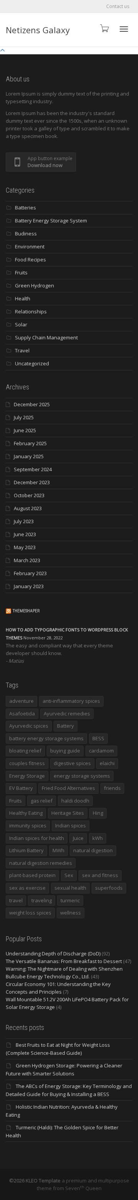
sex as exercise (27, 887)
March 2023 (27, 560)
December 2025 (32, 404)
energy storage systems (82, 775)
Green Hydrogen (34, 285)
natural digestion (93, 850)
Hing (98, 812)
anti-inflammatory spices (71, 700)
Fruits (21, 272)
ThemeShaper (26, 610)
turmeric (70, 900)
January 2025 (29, 456)
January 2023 (29, 586)
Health (22, 298)
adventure (21, 700)
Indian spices (70, 825)
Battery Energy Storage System (51, 220)
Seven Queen (83, 1188)
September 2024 (33, 469)
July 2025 (24, 417)
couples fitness (27, 763)
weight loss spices (30, 912)
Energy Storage (27, 775)
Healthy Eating (26, 812)
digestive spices (72, 763)
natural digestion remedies (40, 862)
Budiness (26, 233)
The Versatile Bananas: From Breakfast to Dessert (64, 961)
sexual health (70, 887)
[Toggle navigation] (123, 29)
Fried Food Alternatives (68, 788)
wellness (70, 912)
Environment (29, 246)
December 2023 (32, 482)
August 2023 (28, 508)
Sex (68, 875)
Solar (21, 324)
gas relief (42, 800)
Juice (78, 838)
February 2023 (30, 573)
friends (112, 788)
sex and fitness (100, 875)
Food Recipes (30, 259)
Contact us (117, 6)
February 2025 (30, 443)
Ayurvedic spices (28, 725)
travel (16, 900)
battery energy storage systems (46, 738)
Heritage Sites (67, 812)
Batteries (25, 207)
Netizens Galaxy (38, 30)
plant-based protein (32, 875)
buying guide (65, 750)
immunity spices (27, 825)
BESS (98, 738)
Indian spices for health (36, 838)
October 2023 (29, 495)
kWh (97, 838)
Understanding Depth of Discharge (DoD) (53, 953)
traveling (41, 900)
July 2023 (24, 521)
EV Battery (21, 788)
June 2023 (25, 534)
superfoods (109, 887)
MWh (58, 850)
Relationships (31, 311)
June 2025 (25, 430)
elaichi (107, 763)
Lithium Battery (26, 850)
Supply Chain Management (46, 337)
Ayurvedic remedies (67, 713)
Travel (22, 350)
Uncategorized (32, 363)
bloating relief (25, 750)
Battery (65, 725)
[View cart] (104, 28)
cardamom (101, 750)
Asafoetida (22, 713)
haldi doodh (75, 800)
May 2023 (25, 547)
